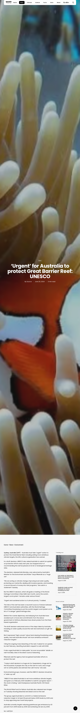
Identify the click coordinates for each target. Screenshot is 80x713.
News (39, 260)
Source (29, 282)
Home (6, 545)
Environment (19, 545)
